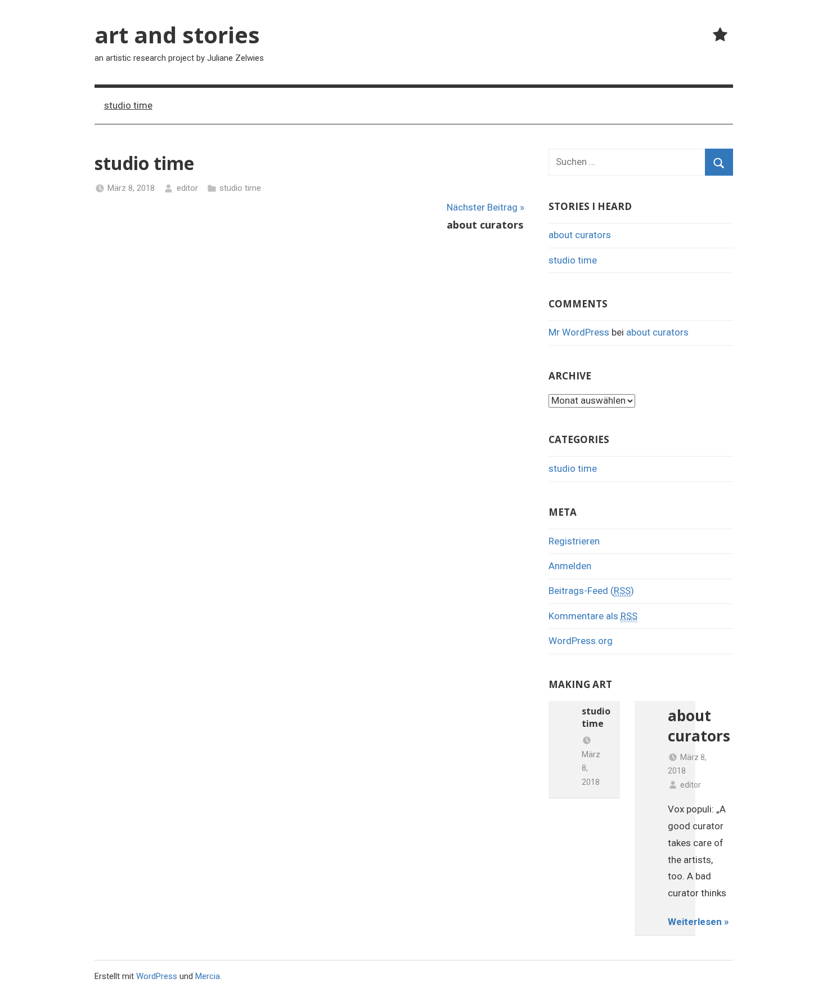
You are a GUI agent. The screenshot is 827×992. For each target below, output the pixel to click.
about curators (580, 234)
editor (187, 188)
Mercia (207, 976)
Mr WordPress (579, 332)
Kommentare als (593, 616)
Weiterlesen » (698, 921)
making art (580, 684)
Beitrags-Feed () (591, 590)
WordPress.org (581, 640)
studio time (128, 105)
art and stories (177, 34)
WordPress (156, 976)
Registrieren (574, 541)
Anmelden (570, 565)
